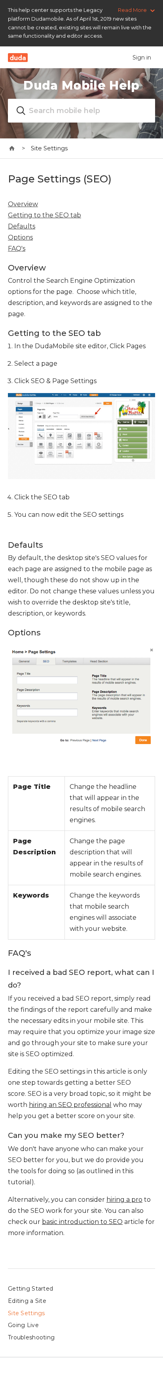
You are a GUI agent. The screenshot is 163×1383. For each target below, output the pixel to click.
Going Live (23, 1325)
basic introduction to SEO (82, 1222)
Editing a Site (27, 1300)
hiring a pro (124, 1199)
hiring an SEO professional (70, 1105)
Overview (23, 204)
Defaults (21, 226)
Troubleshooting (31, 1337)
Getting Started (30, 1288)
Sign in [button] (142, 57)
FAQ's (16, 248)
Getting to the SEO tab (44, 215)
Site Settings (49, 148)
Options (20, 237)
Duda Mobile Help (81, 85)
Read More (132, 10)
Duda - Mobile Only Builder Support (12, 148)
